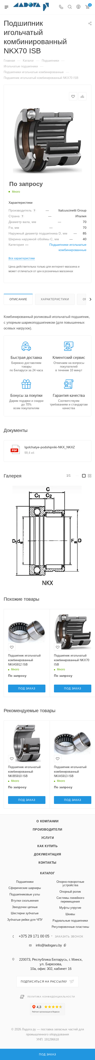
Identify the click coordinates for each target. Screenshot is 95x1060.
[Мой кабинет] (78, 7)
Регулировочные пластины (70, 927)
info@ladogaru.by (49, 945)
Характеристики (55, 299)
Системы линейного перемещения (70, 899)
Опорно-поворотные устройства (70, 883)
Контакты (47, 862)
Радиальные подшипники (70, 920)
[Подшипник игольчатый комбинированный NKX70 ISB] (47, 140)
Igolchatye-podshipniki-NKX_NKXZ (49, 447)
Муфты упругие (70, 907)
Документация (47, 854)
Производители (47, 829)
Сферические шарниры (25, 888)
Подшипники (24, 881)
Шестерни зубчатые (25, 913)
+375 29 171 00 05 (34, 936)
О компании (47, 821)
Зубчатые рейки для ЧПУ (24, 919)
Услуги (47, 838)
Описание (18, 299)
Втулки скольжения (25, 900)
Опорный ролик (70, 891)
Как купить (47, 846)
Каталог (47, 873)
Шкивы (70, 914)
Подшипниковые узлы (24, 894)
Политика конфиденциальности (51, 996)
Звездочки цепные (25, 907)
